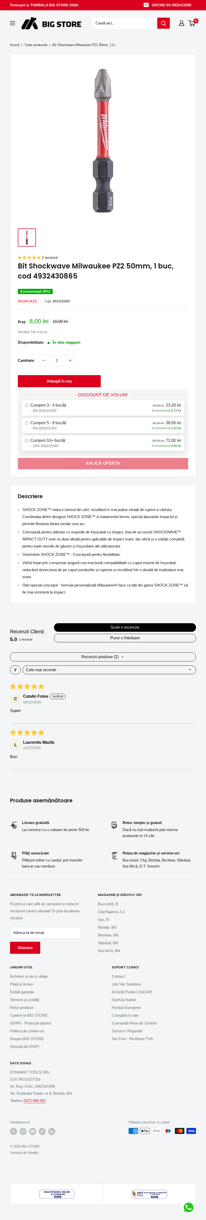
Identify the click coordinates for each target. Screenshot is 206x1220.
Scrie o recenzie (125, 627)
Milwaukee (27, 301)
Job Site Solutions (126, 984)
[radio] (103, 408)
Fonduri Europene (126, 1007)
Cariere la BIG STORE (28, 1015)
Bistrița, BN (107, 927)
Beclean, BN (108, 935)
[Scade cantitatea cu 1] (43, 360)
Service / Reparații (127, 1031)
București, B (108, 904)
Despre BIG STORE (27, 1039)
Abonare (25, 948)
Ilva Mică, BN (109, 951)
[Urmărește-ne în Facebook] (13, 1131)
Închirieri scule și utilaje (29, 976)
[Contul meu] (181, 23)
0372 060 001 (35, 1100)
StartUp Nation (124, 1000)
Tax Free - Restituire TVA (132, 1039)
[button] (30, 257)
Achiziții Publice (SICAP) (132, 992)
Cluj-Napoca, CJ (111, 912)
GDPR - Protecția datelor (30, 1023)
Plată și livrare (21, 984)
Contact (118, 976)
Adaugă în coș (59, 381)
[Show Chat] (190, 1207)
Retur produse (21, 1007)
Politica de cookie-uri (27, 1031)
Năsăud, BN (108, 943)
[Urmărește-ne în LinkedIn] (51, 1131)
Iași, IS (103, 919)
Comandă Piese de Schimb (134, 1023)
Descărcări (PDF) (24, 1046)
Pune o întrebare (125, 638)
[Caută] (163, 23)
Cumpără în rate (125, 1015)
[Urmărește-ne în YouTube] (32, 1131)
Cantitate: (26, 360)
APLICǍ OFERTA (103, 463)
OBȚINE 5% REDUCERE (171, 5)
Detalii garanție (22, 992)
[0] (192, 23)
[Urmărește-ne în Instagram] (23, 1131)
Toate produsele (35, 45)
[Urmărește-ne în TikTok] (42, 1131)
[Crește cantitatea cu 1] (70, 360)
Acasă (14, 45)
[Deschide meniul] (12, 23)
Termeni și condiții (24, 1000)
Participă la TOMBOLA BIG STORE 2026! (44, 5)
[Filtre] (15, 669)
